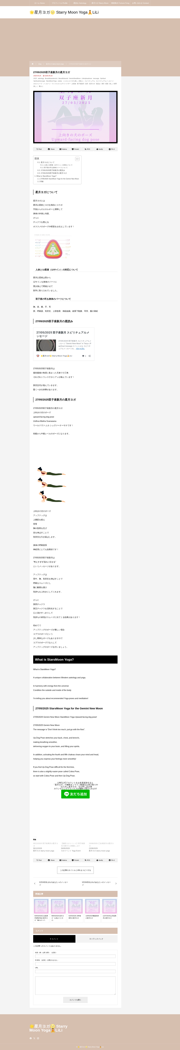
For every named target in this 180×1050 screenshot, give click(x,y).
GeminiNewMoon (75, 78)
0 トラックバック (96, 939)
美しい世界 (113, 84)
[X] (34, 1038)
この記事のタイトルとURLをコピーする (75, 870)
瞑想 (106, 84)
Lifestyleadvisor (87, 78)
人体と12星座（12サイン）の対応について (58, 165)
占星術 (74, 84)
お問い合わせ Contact (140, 3)
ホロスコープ (37, 84)
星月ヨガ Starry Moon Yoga (100, 4)
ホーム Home (39, 3)
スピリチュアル (90, 81)
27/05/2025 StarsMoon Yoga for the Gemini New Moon (59, 179)
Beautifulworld (63, 78)
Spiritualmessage (39, 81)
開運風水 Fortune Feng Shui (120, 4)
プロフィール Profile (59, 3)
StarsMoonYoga (51, 81)
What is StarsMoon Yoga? (46, 176)
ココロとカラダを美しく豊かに (73, 81)
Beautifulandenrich (51, 78)
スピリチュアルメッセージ (105, 81)
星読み (98, 84)
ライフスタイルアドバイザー (61, 84)
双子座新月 (80, 84)
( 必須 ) (45, 952)
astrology (41, 78)
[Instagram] (38, 1038)
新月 (86, 84)
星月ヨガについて (47, 162)
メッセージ (47, 84)
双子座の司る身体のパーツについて (56, 167)
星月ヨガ (92, 84)
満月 (103, 84)
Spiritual (103, 78)
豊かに (41, 86)
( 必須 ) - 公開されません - (46, 960)
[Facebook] (30, 1038)
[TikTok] (41, 1038)
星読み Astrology (79, 3)
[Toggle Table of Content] (76, 159)
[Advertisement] (90, 42)
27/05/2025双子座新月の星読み (53, 170)
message (96, 78)
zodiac (60, 81)
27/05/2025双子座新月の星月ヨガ (54, 173)
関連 (41, 181)
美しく (35, 86)
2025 (35, 78)
